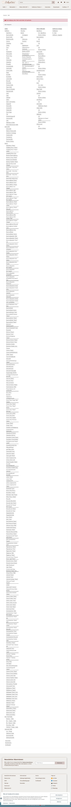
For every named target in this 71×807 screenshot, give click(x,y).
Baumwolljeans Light (11, 190)
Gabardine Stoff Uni (10, 435)
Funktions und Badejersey (12, 427)
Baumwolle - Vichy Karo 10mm (11, 168)
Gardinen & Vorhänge (11, 133)
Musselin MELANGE (11, 501)
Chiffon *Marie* (9, 354)
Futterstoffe (8, 60)
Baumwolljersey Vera (11, 230)
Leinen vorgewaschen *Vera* (11, 485)
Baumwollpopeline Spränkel (10, 292)
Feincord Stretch (10, 382)
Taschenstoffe (9, 139)
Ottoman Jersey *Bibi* (11, 525)
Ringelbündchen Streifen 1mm (11, 544)
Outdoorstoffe (9, 135)
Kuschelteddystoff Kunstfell (10, 474)
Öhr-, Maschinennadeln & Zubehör (28, 67)
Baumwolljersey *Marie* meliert (11, 204)
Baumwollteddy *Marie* (11, 320)
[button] (58, 2)
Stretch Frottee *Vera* (11, 598)
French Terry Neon (10, 415)
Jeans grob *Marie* (10, 455)
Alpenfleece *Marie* (10, 145)
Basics (6, 143)
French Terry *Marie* (11, 404)
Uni (39, 39)
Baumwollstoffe (9, 35)
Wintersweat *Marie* (11, 710)
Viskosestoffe (9, 118)
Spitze (7, 99)
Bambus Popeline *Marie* (12, 161)
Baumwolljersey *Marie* (11, 201)
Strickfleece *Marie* (10, 642)
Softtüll (7, 584)
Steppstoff (8, 103)
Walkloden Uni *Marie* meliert (43, 119)
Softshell (8, 97)
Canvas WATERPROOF (11, 352)
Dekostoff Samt (9, 366)
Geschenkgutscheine (40, 778)
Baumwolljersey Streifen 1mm (11, 227)
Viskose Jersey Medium (11, 673)
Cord (7, 47)
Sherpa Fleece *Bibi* (11, 572)
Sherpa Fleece (41, 60)
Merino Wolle (40, 76)
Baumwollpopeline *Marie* (12, 238)
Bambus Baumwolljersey (12, 155)
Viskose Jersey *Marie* (11, 671)
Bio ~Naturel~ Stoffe (10, 723)
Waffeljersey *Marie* (10, 688)
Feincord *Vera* (9, 380)
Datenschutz (12, 803)
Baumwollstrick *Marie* (11, 318)
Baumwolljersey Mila (11, 214)
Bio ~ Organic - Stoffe (11, 720)
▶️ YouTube (54, 778)
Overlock (24, 41)
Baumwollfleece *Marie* (11, 184)
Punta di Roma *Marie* (11, 533)
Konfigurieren (59, 798)
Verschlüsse (25, 73)
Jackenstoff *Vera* (10, 451)
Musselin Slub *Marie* (11, 503)
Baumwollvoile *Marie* (11, 322)
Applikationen (25, 45)
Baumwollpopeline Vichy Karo (11, 305)
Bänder (22, 32)
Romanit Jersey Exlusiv (11, 563)
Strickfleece (39, 99)
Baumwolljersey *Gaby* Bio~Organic (11, 199)
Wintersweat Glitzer (10, 714)
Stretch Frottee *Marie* (11, 596)
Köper (7, 72)
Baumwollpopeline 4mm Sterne (11, 259)
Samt (7, 93)
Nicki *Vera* (9, 519)
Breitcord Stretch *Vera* (11, 342)
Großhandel (8, 744)
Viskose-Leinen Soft (10, 679)
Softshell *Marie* (10, 575)
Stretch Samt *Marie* (11, 604)
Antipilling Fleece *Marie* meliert (11, 150)
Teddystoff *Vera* (10, 648)
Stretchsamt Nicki (10, 608)
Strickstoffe (8, 105)
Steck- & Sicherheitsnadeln (26, 70)
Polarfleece (40, 58)
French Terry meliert (10, 413)
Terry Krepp (9, 112)
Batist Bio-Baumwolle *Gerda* (11, 164)
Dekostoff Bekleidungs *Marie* (11, 361)
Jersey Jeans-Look (10, 459)
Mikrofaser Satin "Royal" (11, 494)
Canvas (8, 41)
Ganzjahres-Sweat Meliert (12, 439)
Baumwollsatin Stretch (11, 310)
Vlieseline (23, 30)
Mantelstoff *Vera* (10, 488)
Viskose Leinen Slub (10, 675)
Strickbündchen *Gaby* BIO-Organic (11, 613)
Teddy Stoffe (39, 108)
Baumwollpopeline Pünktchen (10, 282)
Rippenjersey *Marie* (11, 546)
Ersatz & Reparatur (26, 56)
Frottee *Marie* (9, 423)
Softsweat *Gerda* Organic (10, 582)
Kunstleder (8, 76)
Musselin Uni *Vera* (10, 510)
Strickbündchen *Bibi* (11, 611)
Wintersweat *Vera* (10, 712)
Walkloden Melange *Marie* (10, 705)
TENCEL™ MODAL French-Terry (10, 655)
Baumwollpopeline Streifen (12, 298)
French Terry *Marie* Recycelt (11, 410)
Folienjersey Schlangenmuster (10, 397)
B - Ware (55, 32)
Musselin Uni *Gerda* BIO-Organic (11, 506)
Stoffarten (7, 30)
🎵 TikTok (53, 785)
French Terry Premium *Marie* (11, 420)
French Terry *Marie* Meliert (11, 406)
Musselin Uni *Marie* (11, 508)
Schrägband (25, 35)
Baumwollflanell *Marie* (11, 180)
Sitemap (6, 783)
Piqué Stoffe (9, 87)
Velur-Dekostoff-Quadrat (11, 665)
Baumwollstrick (40, 37)
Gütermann (24, 39)
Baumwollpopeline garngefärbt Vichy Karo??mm (12, 278)
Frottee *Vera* (9, 425)
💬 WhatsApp (54, 788)
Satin (7, 95)
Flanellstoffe (9, 51)
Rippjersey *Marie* (10, 555)
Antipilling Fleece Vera (11, 153)
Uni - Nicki (40, 85)
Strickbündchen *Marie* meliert (11, 624)
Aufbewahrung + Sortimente (26, 48)
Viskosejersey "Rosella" (11, 683)
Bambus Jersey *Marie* (11, 157)
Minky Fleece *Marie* (11, 496)
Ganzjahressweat (41, 70)
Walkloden (39, 114)
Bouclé (38, 41)
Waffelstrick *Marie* (10, 700)
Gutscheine (7, 740)
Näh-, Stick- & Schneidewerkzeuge (26, 63)
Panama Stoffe (9, 85)
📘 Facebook (54, 780)
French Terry (9, 55)
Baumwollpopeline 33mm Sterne (12, 255)
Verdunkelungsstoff (10, 116)
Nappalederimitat (10, 513)
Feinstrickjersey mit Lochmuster (10, 389)
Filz (7, 49)
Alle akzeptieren (59, 795)
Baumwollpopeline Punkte (12, 285)
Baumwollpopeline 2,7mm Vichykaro (12, 248)
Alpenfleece (9, 32)
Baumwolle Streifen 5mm (12, 178)
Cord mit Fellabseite (10, 356)
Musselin (8, 80)
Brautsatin (8, 330)
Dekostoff (8, 358)
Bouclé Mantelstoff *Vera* (12, 327)
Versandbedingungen (24, 780)
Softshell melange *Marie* (12, 579)
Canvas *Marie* (9, 350)
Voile (7, 120)
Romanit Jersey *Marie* (11, 560)
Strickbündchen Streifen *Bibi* (11, 639)
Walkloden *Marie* (10, 702)
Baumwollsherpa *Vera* (11, 312)
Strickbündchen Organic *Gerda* (11, 634)
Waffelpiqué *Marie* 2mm (12, 692)
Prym (22, 43)
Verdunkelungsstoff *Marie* (10, 668)
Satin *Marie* (9, 567)
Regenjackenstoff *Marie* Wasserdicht (12, 536)
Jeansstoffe (9, 68)
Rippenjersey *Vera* (10, 548)
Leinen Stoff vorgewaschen (9, 479)
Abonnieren (59, 762)
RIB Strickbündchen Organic (10, 540)
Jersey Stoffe (9, 70)
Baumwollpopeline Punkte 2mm (12, 288)
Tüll (7, 114)
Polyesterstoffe (9, 91)
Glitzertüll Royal (9, 447)
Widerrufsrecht (7, 788)
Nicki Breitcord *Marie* (11, 521)
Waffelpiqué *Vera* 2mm (11, 696)
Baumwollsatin (9, 308)
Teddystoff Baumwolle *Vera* (11, 651)
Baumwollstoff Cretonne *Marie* (11, 315)
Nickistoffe (8, 83)
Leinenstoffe (9, 78)
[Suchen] (53, 2)
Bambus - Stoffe (10, 718)
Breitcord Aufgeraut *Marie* (10, 337)
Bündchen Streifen (10, 344)
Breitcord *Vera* (10, 334)
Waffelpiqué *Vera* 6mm (11, 698)
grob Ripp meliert (10, 449)
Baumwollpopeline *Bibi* (11, 236)
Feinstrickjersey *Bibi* (11, 386)
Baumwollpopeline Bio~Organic (10, 266)
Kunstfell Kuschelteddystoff (10, 464)
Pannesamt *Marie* (10, 529)
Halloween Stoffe (10, 733)
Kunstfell (8, 74)
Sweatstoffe (9, 108)
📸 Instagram (54, 783)
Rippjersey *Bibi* (10, 553)
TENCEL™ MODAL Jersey (10, 658)
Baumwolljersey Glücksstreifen (9, 212)
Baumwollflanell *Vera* (11, 182)
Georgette (8, 64)
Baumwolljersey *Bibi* (11, 192)
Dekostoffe (7, 126)
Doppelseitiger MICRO (11, 372)
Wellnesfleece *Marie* (11, 708)
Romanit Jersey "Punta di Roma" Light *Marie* (12, 558)
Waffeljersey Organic (11, 690)
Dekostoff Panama (10, 364)
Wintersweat (39, 124)
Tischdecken (9, 137)
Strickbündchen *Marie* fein (11, 617)
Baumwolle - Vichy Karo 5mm (11, 175)
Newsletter (22, 783)
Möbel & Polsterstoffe (11, 130)
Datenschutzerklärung (28, 762)
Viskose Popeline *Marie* (12, 677)
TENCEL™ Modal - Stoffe (12, 727)
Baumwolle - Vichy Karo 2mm (11, 171)
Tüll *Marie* (9, 663)
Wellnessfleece (41, 62)
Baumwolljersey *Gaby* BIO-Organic (11, 195)
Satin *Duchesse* (10, 565)
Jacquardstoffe (9, 66)
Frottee (7, 58)
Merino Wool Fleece (10, 490)
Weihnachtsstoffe (10, 737)
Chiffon (7, 45)
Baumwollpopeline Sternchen (10, 296)
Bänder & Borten (26, 51)
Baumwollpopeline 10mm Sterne (12, 244)
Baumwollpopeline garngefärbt (10, 274)
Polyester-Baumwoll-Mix (11, 531)
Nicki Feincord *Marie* (11, 523)
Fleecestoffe (9, 53)
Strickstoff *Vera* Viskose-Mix (12, 645)
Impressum (5, 803)
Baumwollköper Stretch (11, 234)
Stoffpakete (55, 30)
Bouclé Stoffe (9, 37)
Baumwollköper (9, 232)
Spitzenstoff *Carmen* (11, 587)
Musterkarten (8, 742)
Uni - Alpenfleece (42, 32)
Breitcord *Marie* (10, 332)
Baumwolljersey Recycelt (12, 224)
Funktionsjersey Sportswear (9, 430)
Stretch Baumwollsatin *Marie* (11, 593)
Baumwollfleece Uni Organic (10, 187)
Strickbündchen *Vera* (11, 631)
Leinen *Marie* (9, 477)
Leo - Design (9, 731)
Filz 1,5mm (8, 392)
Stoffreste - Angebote (57, 35)
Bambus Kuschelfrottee (11, 159)
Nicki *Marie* (9, 517)
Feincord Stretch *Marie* (11, 384)
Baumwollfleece (41, 55)
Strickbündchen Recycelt (12, 637)
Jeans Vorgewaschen (11, 457)
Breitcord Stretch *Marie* (12, 340)
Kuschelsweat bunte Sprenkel (10, 470)
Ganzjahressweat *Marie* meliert (12, 442)
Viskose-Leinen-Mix (10, 681)
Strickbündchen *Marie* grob (11, 621)
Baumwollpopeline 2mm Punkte (11, 252)
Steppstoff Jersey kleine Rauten (11, 589)
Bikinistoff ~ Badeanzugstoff (9, 325)
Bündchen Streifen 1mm (11, 346)
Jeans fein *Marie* (10, 453)
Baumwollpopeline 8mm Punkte (11, 263)
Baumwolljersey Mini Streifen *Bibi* (11, 217)
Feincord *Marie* (10, 378)
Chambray (8, 43)
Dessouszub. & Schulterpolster (25, 54)
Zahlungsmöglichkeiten (25, 778)
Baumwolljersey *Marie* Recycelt (11, 208)
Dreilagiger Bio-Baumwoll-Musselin (12, 375)
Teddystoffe (8, 110)
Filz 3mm (8, 394)
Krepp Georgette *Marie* (11, 461)
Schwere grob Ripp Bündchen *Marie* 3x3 (11, 570)
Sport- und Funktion (10, 101)
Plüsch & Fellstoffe (10, 89)
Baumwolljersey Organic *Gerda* (11, 221)
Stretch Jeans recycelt (11, 602)
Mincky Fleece (40, 78)
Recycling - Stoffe (10, 725)
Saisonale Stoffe (8, 729)
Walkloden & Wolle (10, 122)
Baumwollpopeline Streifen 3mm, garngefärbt (12, 301)
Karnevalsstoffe (9, 735)
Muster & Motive (10, 141)
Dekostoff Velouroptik (11, 370)
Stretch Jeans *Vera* (11, 600)
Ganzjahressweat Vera (11, 445)
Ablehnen (59, 801)
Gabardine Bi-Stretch (11, 433)
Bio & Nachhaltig (8, 716)
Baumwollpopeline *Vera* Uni (12, 241)
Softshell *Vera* (9, 577)
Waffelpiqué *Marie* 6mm (12, 694)
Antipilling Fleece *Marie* (11, 147)
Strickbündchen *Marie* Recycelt (11, 628)
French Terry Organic (11, 417)
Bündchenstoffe (9, 39)
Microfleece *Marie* (10, 492)
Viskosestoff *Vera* (10, 686)
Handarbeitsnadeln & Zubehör (27, 59)
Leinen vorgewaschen (11, 482)
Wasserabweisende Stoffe (12, 124)
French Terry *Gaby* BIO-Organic (12, 401)
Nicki (38, 83)
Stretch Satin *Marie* (11, 606)
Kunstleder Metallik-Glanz (12, 467)
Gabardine (8, 62)
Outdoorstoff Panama (11, 527)
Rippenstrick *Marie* (11, 551)
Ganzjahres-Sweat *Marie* (12, 437)
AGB (5, 780)
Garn (22, 37)
